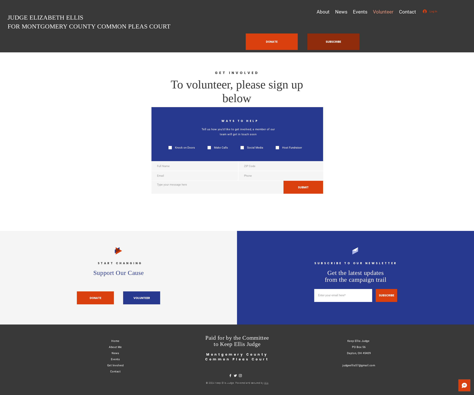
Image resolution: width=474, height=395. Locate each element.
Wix (266, 382)
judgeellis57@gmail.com (358, 365)
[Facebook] (230, 376)
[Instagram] (240, 376)
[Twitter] (235, 376)
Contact (115, 371)
